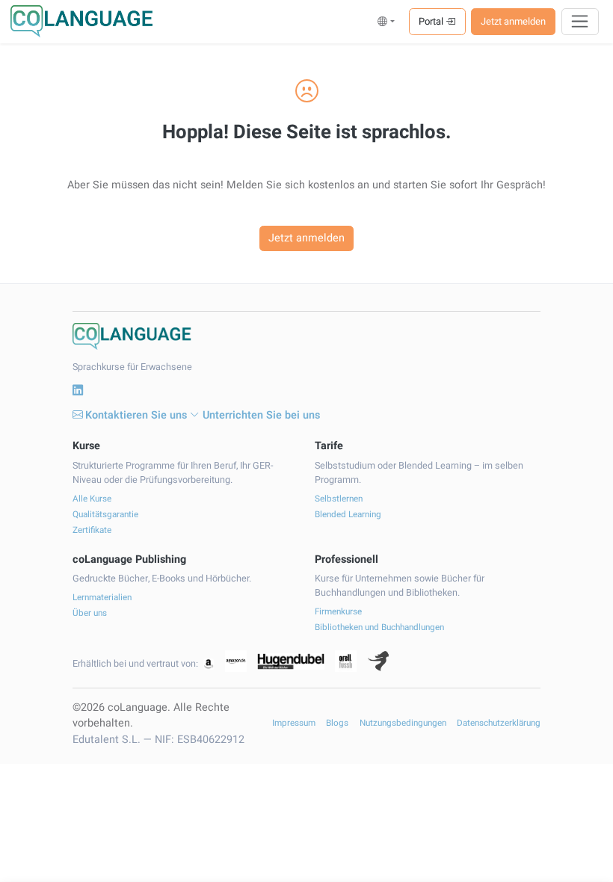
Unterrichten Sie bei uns (261, 415)
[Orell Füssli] (346, 661)
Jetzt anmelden (513, 21)
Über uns (90, 613)
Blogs (337, 723)
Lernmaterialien (102, 597)
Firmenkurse (338, 611)
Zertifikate (92, 530)
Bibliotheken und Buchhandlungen (379, 627)
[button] (386, 21)
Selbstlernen (339, 499)
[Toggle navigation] (580, 21)
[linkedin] (78, 391)
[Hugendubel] (290, 661)
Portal (432, 21)
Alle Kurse (92, 499)
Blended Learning (348, 514)
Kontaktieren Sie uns (136, 415)
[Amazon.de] (236, 661)
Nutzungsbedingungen (403, 723)
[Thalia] (378, 661)
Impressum (293, 723)
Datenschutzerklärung (498, 723)
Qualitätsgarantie (105, 514)
